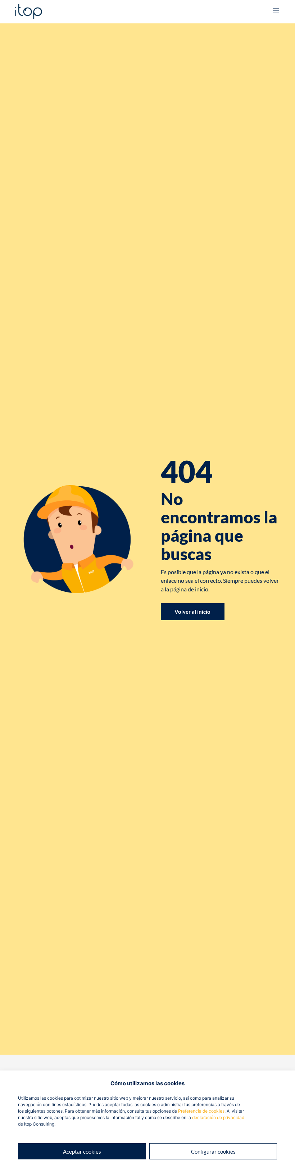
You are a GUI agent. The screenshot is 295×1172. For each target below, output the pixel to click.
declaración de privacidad (218, 1117)
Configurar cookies (213, 1151)
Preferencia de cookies (201, 1111)
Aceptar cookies (82, 1151)
